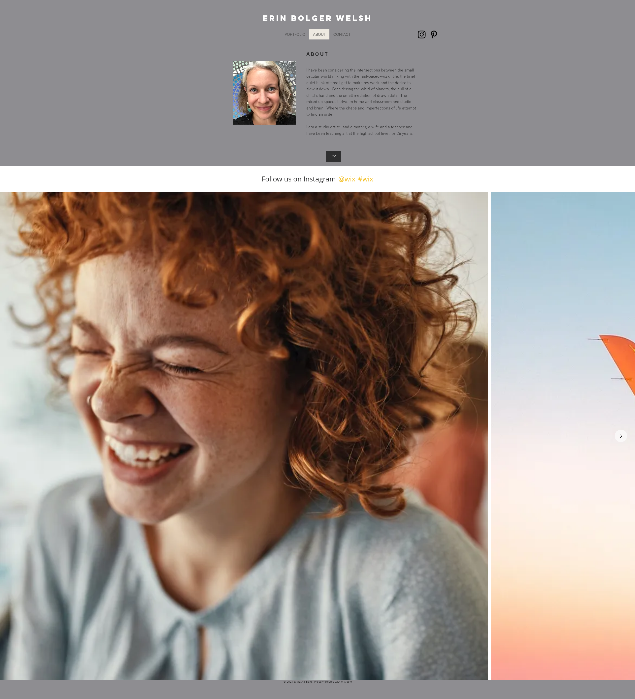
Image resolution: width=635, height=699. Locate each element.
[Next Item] (621, 436)
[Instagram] (421, 34)
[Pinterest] (434, 34)
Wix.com (346, 682)
